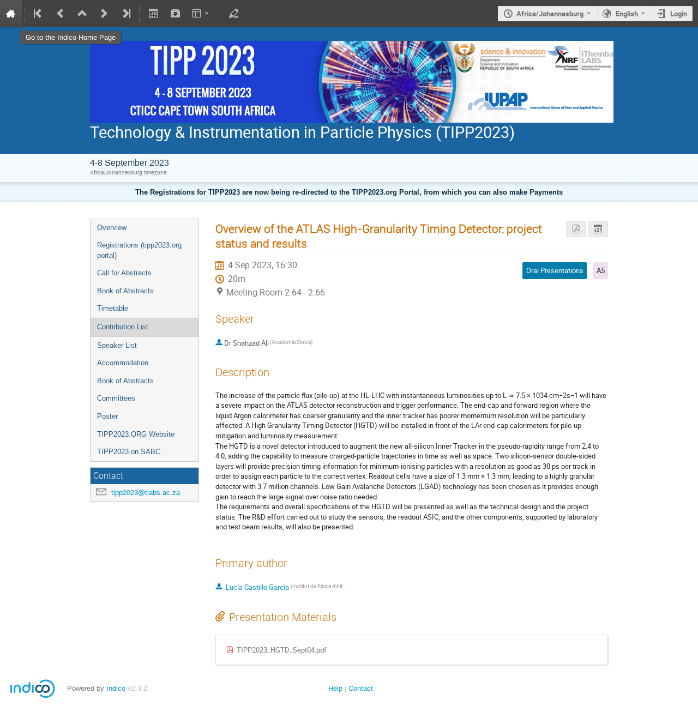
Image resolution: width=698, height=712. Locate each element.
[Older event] (60, 13)
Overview (112, 228)
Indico (115, 688)
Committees (116, 398)
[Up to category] (82, 13)
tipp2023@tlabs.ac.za (145, 492)
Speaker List (117, 345)
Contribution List (122, 327)
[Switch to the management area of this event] (234, 13)
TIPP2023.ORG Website (135, 434)
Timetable (112, 308)
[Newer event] (104, 13)
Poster (107, 416)
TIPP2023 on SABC (128, 452)
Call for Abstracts (124, 273)
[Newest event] (125, 13)
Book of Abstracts (125, 291)
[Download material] (175, 13)
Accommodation (122, 363)
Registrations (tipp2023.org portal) (139, 250)
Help (335, 688)
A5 (601, 270)
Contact (360, 688)
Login (678, 14)
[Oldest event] (39, 13)
